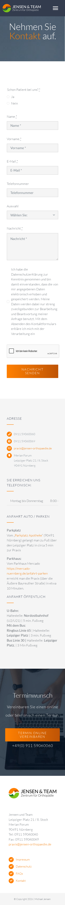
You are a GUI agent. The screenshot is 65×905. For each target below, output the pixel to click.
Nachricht (15, 228)
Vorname (14, 139)
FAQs (19, 873)
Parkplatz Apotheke (28, 535)
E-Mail (12, 161)
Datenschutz (24, 866)
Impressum (23, 859)
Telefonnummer (18, 184)
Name (12, 116)
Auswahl (13, 206)
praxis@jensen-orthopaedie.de (33, 448)
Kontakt (21, 880)
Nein (14, 103)
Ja (12, 97)
